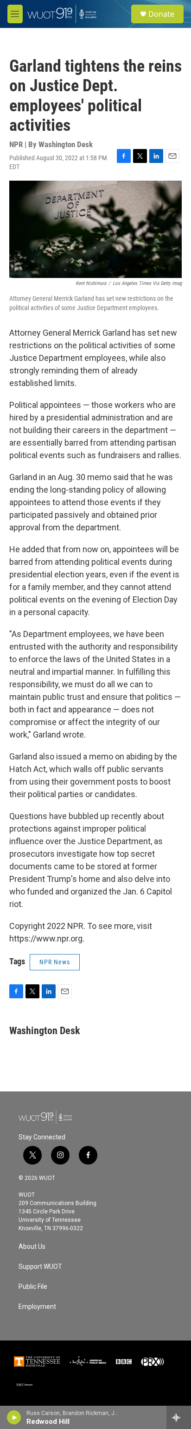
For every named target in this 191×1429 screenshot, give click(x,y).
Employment (37, 1306)
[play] (14, 1417)
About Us (32, 1246)
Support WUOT (40, 1266)
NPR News (54, 962)
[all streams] (178, 1417)
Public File (33, 1286)
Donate (161, 14)
